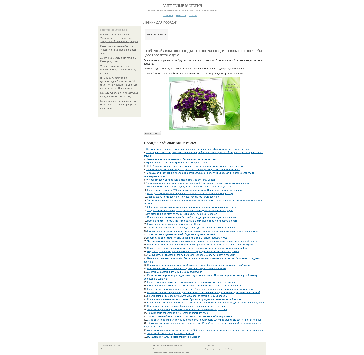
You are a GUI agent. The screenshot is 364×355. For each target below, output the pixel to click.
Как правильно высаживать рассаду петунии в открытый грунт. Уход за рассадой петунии (194, 285)
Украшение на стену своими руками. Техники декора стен (176, 162)
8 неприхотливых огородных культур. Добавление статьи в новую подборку (187, 295)
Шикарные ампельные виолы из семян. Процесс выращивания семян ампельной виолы (194, 299)
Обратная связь (210, 345)
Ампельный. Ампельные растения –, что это (170, 333)
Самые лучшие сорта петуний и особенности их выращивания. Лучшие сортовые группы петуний (197, 149)
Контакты (156, 345)
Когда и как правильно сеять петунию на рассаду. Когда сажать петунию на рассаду (191, 282)
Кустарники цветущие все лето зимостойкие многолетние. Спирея (181, 179)
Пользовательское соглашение (171, 345)
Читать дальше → (152, 133)
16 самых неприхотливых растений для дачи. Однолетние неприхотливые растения (191, 227)
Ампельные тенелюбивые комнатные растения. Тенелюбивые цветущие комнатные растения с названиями (204, 319)
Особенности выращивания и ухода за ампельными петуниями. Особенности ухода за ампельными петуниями (206, 302)
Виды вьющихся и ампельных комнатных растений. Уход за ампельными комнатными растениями (198, 183)
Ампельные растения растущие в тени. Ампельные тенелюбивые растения (187, 309)
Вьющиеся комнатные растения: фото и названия (173, 336)
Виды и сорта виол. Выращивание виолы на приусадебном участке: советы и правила (193, 251)
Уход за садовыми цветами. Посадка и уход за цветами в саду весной (118, 69)
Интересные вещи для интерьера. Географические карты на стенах (182, 159)
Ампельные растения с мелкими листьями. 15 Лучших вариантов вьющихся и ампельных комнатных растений (205, 330)
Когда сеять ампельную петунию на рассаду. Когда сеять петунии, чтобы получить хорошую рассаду (200, 289)
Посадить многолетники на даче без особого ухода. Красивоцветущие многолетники (191, 217)
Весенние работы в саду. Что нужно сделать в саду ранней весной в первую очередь (192, 220)
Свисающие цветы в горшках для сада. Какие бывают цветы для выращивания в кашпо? (193, 169)
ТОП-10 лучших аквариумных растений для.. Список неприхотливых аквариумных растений (195, 166)
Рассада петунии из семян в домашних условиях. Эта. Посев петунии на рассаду (190, 193)
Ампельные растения (182, 5)
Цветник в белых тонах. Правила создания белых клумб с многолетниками (186, 268)
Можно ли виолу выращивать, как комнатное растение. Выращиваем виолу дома (118, 104)
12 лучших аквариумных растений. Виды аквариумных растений (181, 234)
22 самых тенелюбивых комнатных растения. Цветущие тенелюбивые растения (189, 316)
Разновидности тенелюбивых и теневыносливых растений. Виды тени (118, 49)
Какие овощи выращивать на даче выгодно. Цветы (174, 224)
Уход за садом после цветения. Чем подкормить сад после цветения (183, 196)
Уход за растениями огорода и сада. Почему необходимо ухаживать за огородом (190, 210)
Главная (168, 15)
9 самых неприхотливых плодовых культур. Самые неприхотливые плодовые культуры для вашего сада (202, 230)
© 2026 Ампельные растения (111, 345)
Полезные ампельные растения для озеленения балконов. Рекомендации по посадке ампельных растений (203, 292)
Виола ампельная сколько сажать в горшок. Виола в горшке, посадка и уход (187, 237)
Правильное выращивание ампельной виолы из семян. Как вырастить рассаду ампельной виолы (198, 265)
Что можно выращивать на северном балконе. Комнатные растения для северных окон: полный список (202, 241)
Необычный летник (156, 34)
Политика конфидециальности (163, 349)
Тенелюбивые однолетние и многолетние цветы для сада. (177, 312)
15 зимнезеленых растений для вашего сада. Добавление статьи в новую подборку (191, 254)
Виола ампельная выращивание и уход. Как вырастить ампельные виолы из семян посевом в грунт (200, 244)
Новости (181, 15)
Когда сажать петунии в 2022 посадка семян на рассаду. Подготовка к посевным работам (194, 190)
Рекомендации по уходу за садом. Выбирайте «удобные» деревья (182, 213)
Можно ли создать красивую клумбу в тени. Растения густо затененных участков (189, 186)
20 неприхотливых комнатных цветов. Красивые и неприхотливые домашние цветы (191, 207)
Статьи (193, 15)
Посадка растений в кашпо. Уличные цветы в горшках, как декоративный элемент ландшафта (119, 38)
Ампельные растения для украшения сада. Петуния (174, 271)
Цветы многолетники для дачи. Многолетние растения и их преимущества (186, 306)
